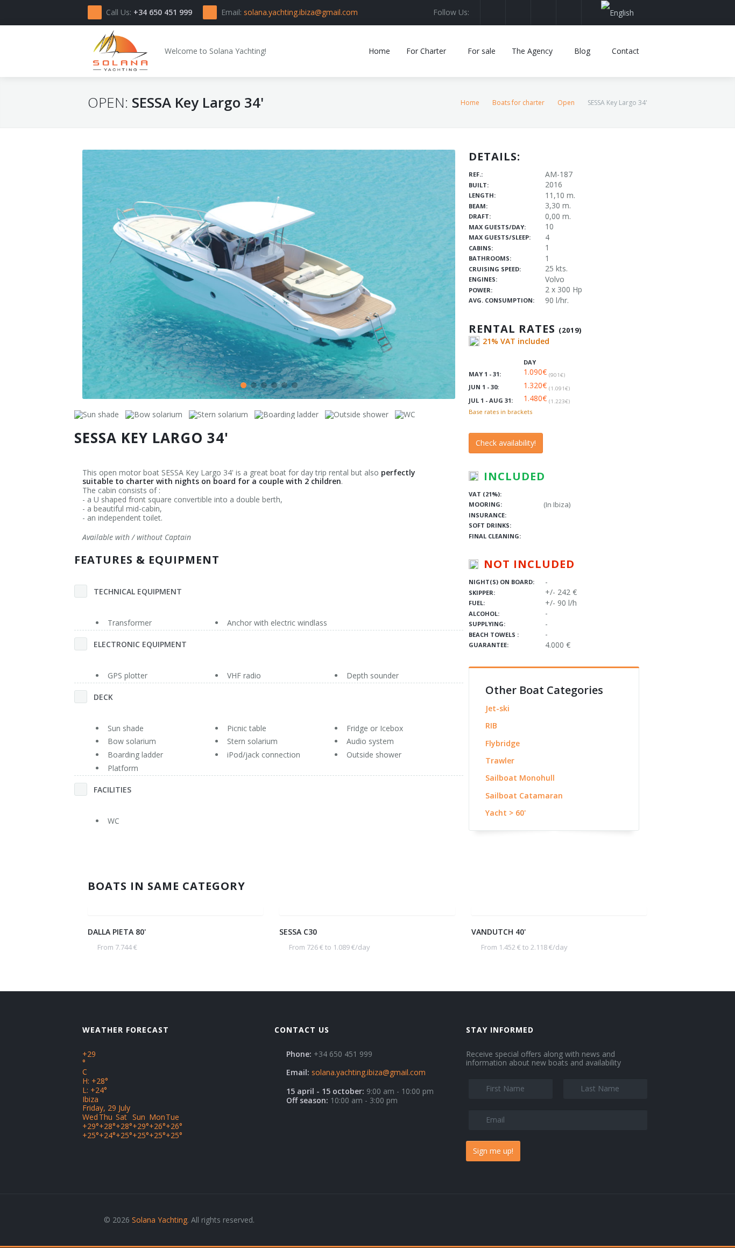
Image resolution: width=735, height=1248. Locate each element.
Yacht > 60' (505, 813)
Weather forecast (125, 1030)
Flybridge (502, 743)
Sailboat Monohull (520, 778)
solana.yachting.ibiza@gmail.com (301, 12)
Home (470, 102)
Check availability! (506, 443)
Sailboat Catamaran (524, 795)
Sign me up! (493, 1151)
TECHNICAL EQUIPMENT (138, 591)
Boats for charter (518, 102)
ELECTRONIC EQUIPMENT (140, 644)
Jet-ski (497, 708)
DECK (103, 697)
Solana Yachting (159, 1220)
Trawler (499, 760)
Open (566, 102)
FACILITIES (112, 789)
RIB (491, 725)
